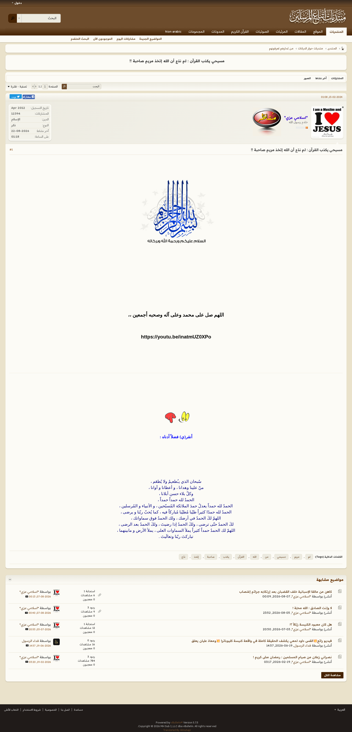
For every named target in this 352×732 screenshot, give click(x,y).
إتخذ (196, 556)
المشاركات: (42, 113)
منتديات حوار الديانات (310, 48)
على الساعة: (42, 136)
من (266, 556)
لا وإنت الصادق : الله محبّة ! (312, 608)
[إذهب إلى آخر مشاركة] (26, 596)
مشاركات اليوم (126, 38)
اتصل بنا (65, 709)
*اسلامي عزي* (301, 596)
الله (254, 556)
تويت (14, 96)
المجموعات (196, 31)
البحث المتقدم (80, 38)
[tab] (337, 78)
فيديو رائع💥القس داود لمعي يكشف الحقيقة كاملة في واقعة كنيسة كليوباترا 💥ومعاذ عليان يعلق (261, 641)
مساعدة (78, 709)
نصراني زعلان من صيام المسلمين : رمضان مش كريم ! (292, 657)
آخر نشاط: (42, 131)
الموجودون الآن (102, 38)
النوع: (45, 125)
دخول (18, 2)
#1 (11, 149)
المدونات (217, 31)
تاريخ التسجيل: (40, 108)
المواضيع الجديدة (150, 38)
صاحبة (210, 556)
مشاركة (27, 96)
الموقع (318, 31)
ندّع (183, 556)
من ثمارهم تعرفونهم (281, 48)
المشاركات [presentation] (337, 78)
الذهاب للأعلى (11, 709)
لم (309, 556)
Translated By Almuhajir (177, 730)
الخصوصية (51, 709)
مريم (296, 556)
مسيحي (281, 556)
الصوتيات (262, 31)
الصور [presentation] (307, 78)
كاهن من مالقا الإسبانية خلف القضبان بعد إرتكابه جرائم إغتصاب (285, 592)
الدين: (45, 119)
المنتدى (332, 48)
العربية (341, 709)
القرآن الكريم (240, 31)
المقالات (300, 31)
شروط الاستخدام (32, 709)
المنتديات (336, 32)
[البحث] (12, 18)
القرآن (241, 556)
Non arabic (173, 31)
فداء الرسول (302, 645)
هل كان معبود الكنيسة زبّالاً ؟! (311, 624)
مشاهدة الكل (332, 675)
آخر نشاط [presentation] (321, 78)
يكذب (226, 556)
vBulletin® (177, 722)
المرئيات (282, 31)
